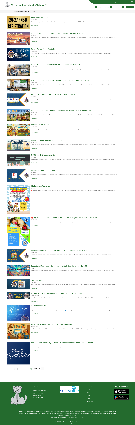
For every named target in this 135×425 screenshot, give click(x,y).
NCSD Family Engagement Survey (44, 155)
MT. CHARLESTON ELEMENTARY (21, 11)
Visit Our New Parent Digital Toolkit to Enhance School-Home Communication (62, 343)
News (34, 11)
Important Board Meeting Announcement (47, 140)
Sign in (130, 7)
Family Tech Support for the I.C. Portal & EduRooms (51, 324)
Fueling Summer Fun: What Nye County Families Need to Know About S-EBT (61, 110)
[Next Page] (31, 368)
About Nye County (124, 2)
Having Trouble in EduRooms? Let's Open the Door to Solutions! (56, 293)
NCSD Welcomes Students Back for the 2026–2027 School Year (57, 65)
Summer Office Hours (40, 125)
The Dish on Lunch (38, 280)
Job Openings (113, 2)
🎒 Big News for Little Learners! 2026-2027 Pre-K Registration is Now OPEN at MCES (65, 218)
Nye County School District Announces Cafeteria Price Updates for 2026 (60, 80)
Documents (90, 401)
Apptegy (71, 423)
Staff (88, 392)
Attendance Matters (39, 306)
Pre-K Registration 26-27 (41, 17)
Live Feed (89, 390)
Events (88, 398)
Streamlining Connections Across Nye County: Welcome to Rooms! (58, 33)
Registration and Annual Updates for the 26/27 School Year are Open (59, 250)
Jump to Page (36, 368)
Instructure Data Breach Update (44, 170)
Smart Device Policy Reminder (43, 49)
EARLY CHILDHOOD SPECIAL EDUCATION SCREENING (53, 94)
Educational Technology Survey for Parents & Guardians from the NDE (59, 266)
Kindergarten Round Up (40, 186)
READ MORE (34, 25)
